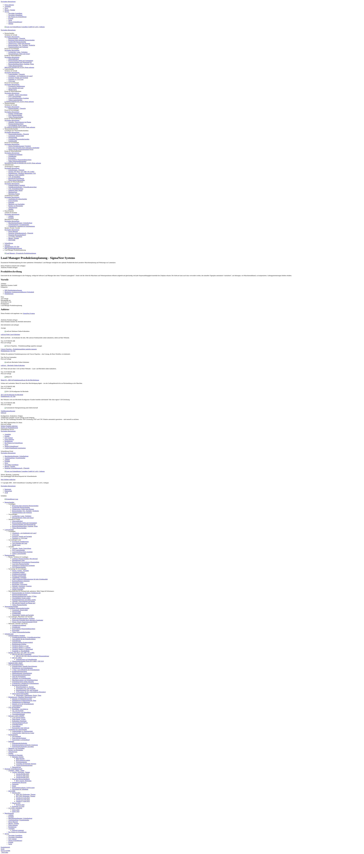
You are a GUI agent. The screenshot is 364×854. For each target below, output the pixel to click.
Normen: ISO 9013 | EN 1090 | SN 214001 (21, 171)
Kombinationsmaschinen (19, 671)
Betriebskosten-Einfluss (19, 644)
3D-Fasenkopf (16, 736)
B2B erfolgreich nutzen (23, 760)
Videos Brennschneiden (15, 66)
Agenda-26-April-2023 (23, 799)
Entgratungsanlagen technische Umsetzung (25, 745)
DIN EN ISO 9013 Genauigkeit (21, 654)
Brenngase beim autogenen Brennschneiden (21, 40)
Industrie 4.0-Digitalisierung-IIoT (22, 699)
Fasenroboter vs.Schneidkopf (21, 740)
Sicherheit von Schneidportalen (21, 678)
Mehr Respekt (20, 758)
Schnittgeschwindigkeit (15, 154)
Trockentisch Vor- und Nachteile (25, 688)
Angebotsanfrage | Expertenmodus (18, 224)
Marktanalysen (12, 192)
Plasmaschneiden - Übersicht (17, 108)
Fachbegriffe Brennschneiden (17, 42)
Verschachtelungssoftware (20, 722)
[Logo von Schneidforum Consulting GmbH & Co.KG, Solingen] (25, 27)
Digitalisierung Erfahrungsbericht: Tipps (24, 700)
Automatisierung (17, 705)
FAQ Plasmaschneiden (15, 115)
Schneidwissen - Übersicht (16, 170)
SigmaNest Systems (29, 313)
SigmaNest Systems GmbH (9, 285)
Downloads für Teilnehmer (20, 789)
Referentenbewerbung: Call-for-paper (23, 787)
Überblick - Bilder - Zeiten (16, 770)
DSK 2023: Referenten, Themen (25, 794)
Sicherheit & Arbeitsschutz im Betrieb (23, 565)
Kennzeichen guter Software (20, 728)
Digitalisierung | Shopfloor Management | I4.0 (22, 173)
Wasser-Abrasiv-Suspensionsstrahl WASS (20, 149)
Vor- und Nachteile (18, 711)
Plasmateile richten (17, 582)
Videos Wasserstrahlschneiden (17, 161)
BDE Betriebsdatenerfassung (13, 248)
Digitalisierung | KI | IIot (12, 246)
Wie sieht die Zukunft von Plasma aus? (23, 603)
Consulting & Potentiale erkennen (26, 763)
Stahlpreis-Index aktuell (15, 190)
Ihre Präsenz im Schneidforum (17, 17)
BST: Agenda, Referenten (23, 781)
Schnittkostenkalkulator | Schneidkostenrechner (22, 187)
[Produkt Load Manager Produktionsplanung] (20, 253)
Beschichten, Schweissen (19, 584)
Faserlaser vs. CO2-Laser (16, 79)
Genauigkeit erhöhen (18, 572)
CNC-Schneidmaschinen (15, 189)
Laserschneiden (9, 529)
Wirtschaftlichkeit (13, 59)
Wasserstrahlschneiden (11, 606)
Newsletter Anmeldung (15, 13)
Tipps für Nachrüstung (19, 676)
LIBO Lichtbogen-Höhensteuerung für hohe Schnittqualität (30, 579)
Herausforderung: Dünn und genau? (19, 54)
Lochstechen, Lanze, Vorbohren (17, 52)
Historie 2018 (16, 803)
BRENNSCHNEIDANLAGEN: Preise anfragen (19, 67)
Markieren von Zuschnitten (16, 204)
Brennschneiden (9, 502)
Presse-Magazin (13, 231)
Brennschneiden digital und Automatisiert (20, 60)
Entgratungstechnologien (19, 743)
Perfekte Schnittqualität (15, 113)
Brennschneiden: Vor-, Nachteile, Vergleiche (21, 45)
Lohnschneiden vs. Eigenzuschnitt (22, 731)
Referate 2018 (20, 805)
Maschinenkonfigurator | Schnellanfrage (20, 223)
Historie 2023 (16, 793)
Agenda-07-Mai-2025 (22, 775)
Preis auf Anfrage (6, 342)
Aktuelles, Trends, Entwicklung (17, 95)
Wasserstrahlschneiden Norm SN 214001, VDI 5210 (28, 661)
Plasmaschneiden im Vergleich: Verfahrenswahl (26, 593)
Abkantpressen (12, 207)
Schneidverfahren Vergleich (16, 185)
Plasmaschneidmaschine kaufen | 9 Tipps (24, 596)
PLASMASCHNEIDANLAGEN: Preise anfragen (20, 127)
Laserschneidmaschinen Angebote (18, 98)
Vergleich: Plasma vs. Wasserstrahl (22, 649)
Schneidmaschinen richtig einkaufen (23, 681)
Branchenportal (9, 813)
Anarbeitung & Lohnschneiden (17, 199)
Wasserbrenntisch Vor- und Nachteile (27, 690)
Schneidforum (9, 243)
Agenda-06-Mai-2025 (22, 774)
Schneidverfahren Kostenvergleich (22, 642)
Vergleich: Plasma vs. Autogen (21, 647)
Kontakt (10, 18)
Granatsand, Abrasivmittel (16, 136)
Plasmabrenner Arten (18, 560)
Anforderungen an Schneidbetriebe (26, 659)
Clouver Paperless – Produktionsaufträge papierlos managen (19, 349)
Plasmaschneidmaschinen (16, 124)
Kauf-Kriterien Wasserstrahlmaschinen (19, 159)
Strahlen (10, 209)
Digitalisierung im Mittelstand (21, 702)
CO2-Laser (11, 81)
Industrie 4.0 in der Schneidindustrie (23, 704)
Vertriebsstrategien (21, 762)
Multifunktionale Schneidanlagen (22, 673)
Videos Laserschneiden (15, 100)
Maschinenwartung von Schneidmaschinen (25, 680)
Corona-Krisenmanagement (24, 765)
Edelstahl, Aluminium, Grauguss (22, 586)
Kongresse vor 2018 (18, 806)
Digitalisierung (9, 294)
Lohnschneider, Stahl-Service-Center (23, 733)
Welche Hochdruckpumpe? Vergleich (19, 146)
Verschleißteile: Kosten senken (17, 125)
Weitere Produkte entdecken (9, 426)
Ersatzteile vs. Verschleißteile (20, 651)
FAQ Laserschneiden (14, 96)
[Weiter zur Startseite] (11, 499)
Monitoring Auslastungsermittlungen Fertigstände (19, 292)
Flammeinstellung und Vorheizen (18, 47)
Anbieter (11, 216)
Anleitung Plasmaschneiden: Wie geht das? (25, 558)
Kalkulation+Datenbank (19, 721)
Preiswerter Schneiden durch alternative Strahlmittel (23, 148)
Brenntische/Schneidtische (16, 178)
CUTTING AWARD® (15, 236)
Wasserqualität (12, 137)
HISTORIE (11, 240)
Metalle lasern (12, 89)
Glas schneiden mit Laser (15, 88)
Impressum (8, 489)
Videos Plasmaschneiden (15, 117)
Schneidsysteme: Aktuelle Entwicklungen (24, 666)
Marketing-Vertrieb (14, 194)
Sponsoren (15, 784)
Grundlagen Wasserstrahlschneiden (18, 139)
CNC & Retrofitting (14, 177)
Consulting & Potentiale (15, 755)
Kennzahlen (12, 158)
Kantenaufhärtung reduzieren (21, 581)
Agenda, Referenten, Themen (21, 772)
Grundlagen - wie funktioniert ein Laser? (20, 76)
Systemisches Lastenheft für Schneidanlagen (21, 226)
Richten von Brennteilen (15, 206)
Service (7, 11)
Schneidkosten (16, 640)
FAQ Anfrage (9, 438)
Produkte (11, 218)
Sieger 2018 (15, 810)
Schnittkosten (12, 156)
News (6, 8)
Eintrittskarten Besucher (19, 782)
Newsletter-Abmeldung (15, 15)
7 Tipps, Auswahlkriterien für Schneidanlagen (26, 670)
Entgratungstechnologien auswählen (23, 746)
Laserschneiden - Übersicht (16, 74)
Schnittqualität (12, 141)
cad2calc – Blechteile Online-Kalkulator (13, 365)
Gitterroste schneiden (18, 588)
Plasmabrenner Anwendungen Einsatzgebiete (25, 562)
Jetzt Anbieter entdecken (8, 479)
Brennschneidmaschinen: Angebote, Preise (21, 64)
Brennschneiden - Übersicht (16, 38)
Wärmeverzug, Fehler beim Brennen (19, 43)
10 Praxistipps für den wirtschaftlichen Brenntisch (31, 692)
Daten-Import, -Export (18, 719)
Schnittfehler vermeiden (19, 577)
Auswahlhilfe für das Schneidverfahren (24, 639)
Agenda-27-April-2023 (23, 801)
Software (7, 245)
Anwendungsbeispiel (18, 714)
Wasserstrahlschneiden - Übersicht (18, 134)
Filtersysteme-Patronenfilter (16, 180)
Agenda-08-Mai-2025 (22, 777)
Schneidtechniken (17, 724)
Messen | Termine (10, 10)
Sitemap (10, 23)
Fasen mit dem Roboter (19, 738)
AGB (6, 492)
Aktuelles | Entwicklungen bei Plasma (19, 122)
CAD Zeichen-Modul (18, 717)
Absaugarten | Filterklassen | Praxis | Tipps (28, 695)
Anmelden (8, 6)
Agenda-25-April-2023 (23, 798)
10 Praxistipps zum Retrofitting (21, 712)
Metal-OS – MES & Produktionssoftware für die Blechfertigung (20, 380)
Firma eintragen (9, 5)
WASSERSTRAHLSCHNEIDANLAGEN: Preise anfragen (23, 163)
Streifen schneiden (17, 589)
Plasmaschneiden (10, 555)
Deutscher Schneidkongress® (13, 769)
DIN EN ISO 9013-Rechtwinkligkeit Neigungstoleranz (32, 656)
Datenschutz (8, 491)
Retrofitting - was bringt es (20, 709)
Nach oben (4, 852)
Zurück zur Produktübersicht (9, 428)
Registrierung (9, 441)
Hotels (14, 786)
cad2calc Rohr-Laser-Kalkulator (10, 334)
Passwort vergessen (18, 830)
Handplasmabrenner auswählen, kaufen (24, 599)
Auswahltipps (16, 726)
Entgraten (11, 202)
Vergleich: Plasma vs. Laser (20, 646)
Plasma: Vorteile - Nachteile (20, 570)
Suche (10, 20)
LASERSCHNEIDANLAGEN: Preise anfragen (19, 101)
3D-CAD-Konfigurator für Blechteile (12, 394)
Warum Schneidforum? (15, 22)
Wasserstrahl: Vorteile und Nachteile (23, 615)
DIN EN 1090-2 (17, 658)
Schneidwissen (9, 634)
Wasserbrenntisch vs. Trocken (25, 687)
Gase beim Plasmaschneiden (20, 564)
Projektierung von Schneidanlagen (22, 668)
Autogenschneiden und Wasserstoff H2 (20, 62)
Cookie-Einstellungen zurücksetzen (15, 448)
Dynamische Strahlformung (16, 86)
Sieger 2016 (15, 811)
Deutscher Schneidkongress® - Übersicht (20, 233)
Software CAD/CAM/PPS (16, 175)
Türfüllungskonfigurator (8, 411)
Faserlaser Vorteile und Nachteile (18, 77)
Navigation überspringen (8, 1)
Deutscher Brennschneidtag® (17, 235)
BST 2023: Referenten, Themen (25, 796)
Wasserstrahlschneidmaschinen (21, 675)
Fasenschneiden (13, 200)
